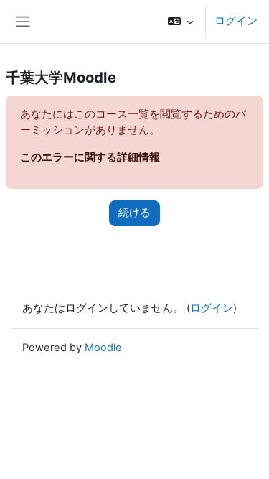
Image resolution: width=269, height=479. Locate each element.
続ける (134, 212)
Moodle (103, 347)
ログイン (236, 20)
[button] (180, 21)
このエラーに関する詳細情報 (90, 157)
